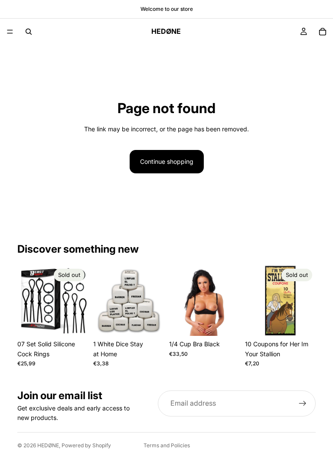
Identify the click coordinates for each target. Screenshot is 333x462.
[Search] (28, 31)
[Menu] (10, 32)
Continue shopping (166, 161)
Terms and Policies (167, 445)
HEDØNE (48, 445)
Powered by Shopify (86, 445)
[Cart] (322, 31)
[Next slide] (78, 300)
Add (157, 322)
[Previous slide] (26, 300)
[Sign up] (303, 403)
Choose (233, 322)
